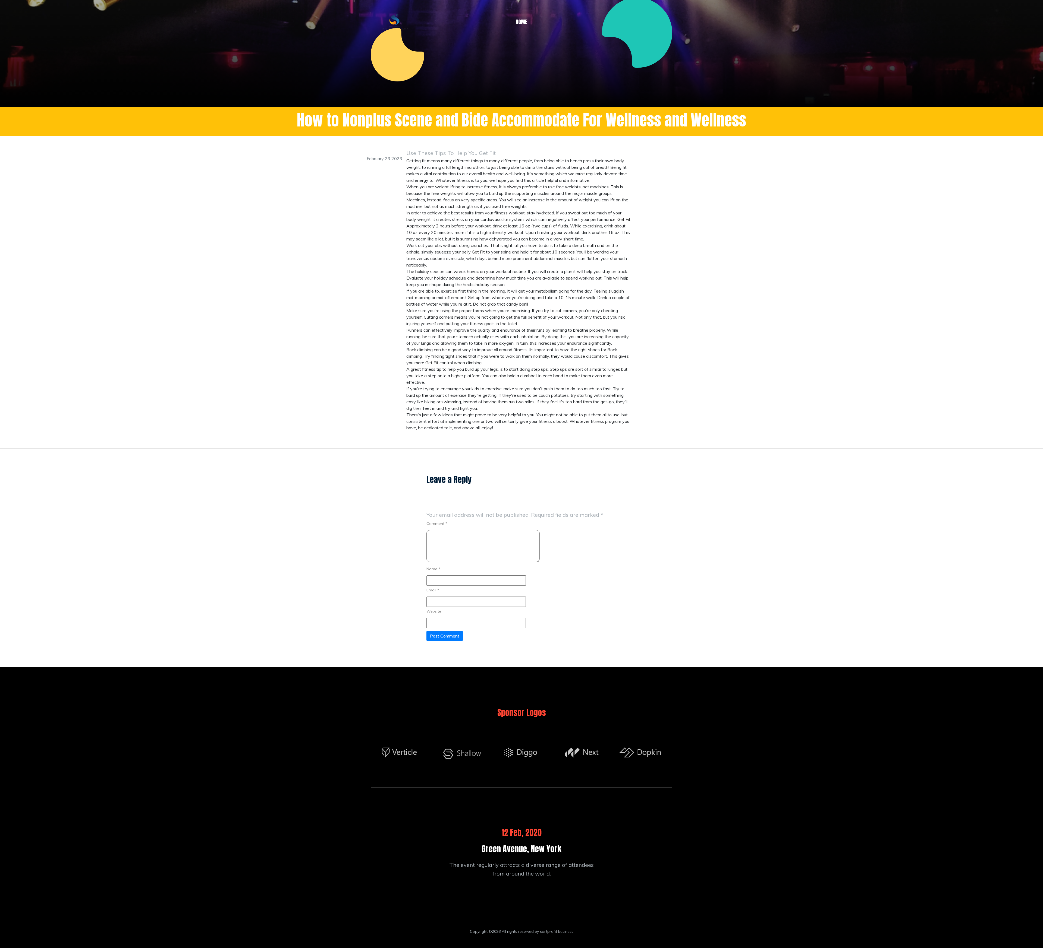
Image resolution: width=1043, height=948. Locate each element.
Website (433, 611)
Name (433, 568)
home (521, 22)
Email (432, 590)
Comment (436, 523)
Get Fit (623, 219)
